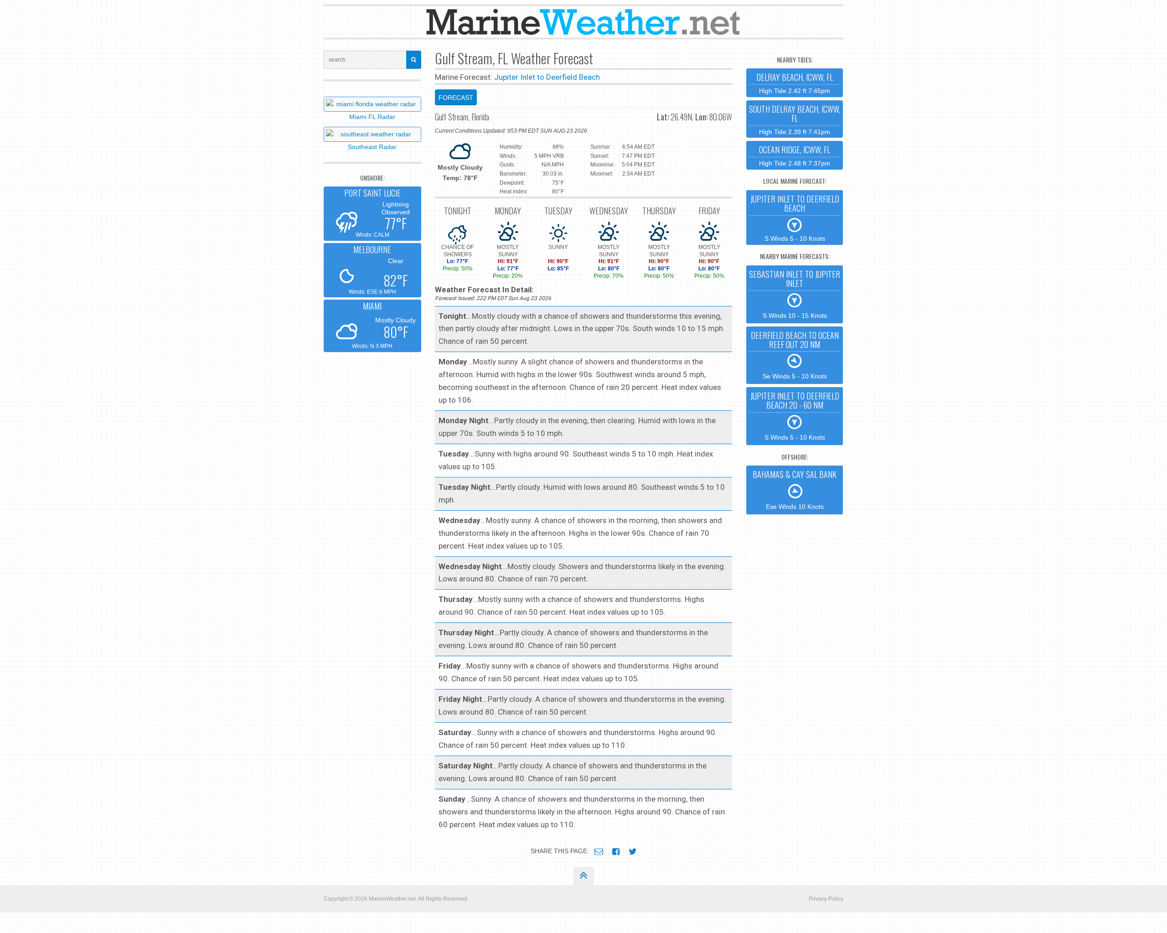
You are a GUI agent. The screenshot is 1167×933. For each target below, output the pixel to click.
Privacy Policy (826, 899)
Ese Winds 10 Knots (795, 489)
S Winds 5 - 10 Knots (794, 217)
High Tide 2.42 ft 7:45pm (794, 82)
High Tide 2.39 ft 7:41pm (794, 119)
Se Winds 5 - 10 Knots (795, 354)
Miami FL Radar (372, 116)
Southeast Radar (372, 146)
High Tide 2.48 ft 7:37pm (794, 155)
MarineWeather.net (392, 899)
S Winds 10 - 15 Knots (794, 293)
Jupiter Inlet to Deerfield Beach (547, 77)
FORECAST (456, 97)
